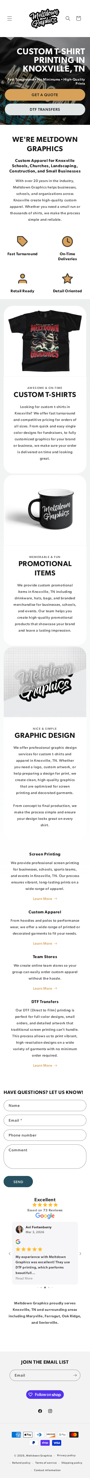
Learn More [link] (42, 988)
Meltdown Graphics (39, 1455)
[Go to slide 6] (52, 1287)
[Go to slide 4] (45, 1287)
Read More (24, 1278)
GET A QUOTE (45, 94)
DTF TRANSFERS (45, 109)
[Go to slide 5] (48, 1287)
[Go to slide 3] (41, 1287)
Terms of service (46, 1462)
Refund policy (21, 1462)
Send (18, 1181)
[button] (9, 18)
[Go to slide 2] (37, 1287)
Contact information (47, 1470)
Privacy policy (66, 1455)
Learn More (42, 898)
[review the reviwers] (18, 1243)
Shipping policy (72, 1462)
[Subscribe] (75, 1375)
